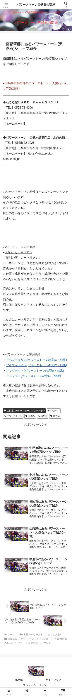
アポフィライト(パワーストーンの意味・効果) (36, 365)
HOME (19, 679)
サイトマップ (53, 679)
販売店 (56, 416)
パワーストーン (14, 416)
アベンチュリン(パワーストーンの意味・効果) (36, 359)
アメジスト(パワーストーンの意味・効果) (33, 376)
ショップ (55, 410)
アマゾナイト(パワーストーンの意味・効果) (35, 370)
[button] (64, 536)
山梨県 (44, 416)
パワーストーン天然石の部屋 (36, 4)
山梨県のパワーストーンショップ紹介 (26, 410)
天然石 (31, 416)
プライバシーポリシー (36, 685)
